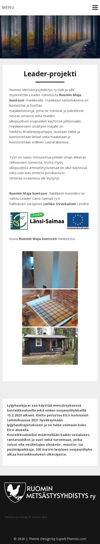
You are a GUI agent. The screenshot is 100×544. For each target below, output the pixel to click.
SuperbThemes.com (71, 539)
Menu (8, 7)
